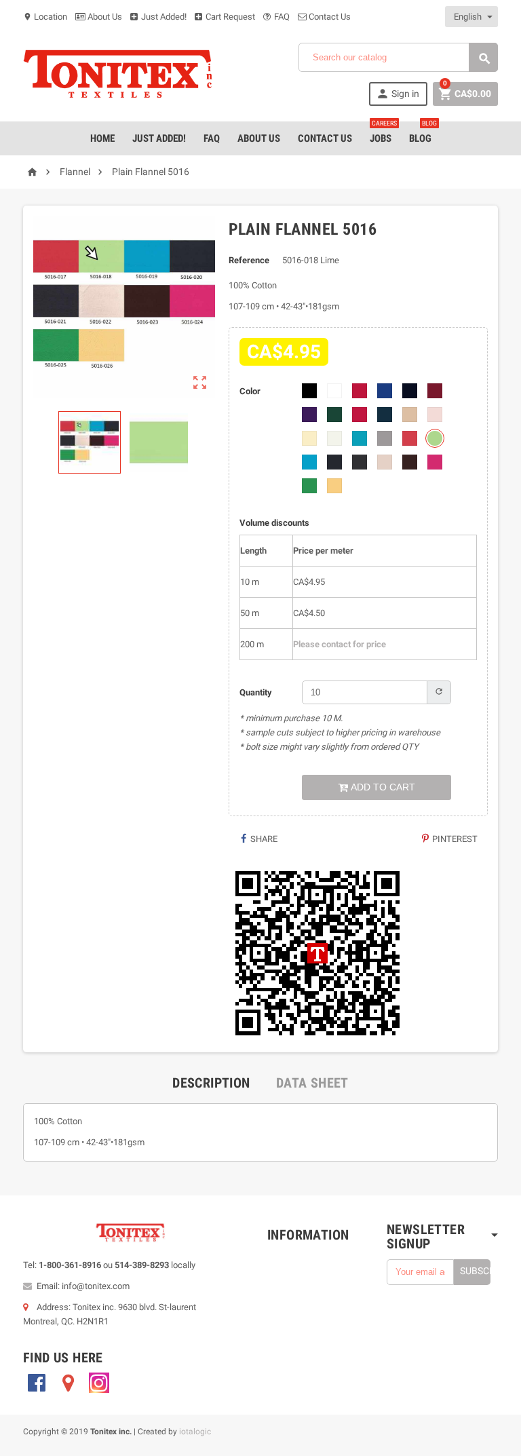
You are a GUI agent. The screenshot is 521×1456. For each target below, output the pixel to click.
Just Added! (163, 17)
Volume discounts (274, 523)
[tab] (211, 1083)
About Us (103, 17)
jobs (383, 133)
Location (45, 17)
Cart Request (229, 17)
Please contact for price (339, 644)
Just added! (159, 138)
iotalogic (195, 1431)
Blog (423, 133)
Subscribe (475, 1270)
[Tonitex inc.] (118, 74)
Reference (249, 260)
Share (262, 839)
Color (249, 391)
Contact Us (329, 17)
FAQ (281, 17)
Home (102, 138)
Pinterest (454, 839)
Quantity (255, 692)
